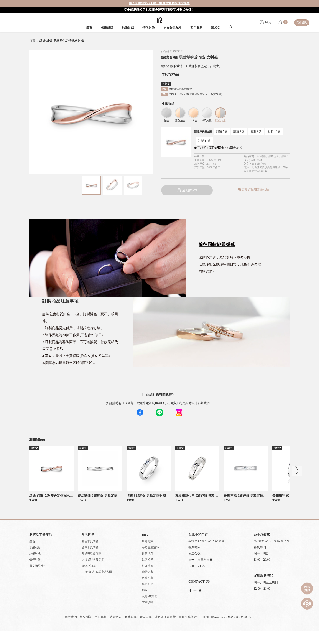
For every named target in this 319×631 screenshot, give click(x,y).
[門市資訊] (307, 588)
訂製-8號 (238, 131)
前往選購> (206, 271)
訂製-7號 (221, 131)
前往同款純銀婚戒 (217, 244)
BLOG (215, 27)
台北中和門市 (198, 534)
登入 (267, 22)
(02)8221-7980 (197, 541)
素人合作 (146, 617)
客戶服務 (196, 27)
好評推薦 (147, 565)
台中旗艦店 (262, 534)
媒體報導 (147, 559)
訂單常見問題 (90, 547)
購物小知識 (89, 565)
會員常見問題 (90, 541)
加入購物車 (189, 190)
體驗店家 (147, 571)
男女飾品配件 (172, 27)
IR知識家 (147, 541)
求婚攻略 (147, 602)
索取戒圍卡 (217, 147)
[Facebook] (190, 591)
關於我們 (71, 617)
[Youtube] (199, 591)
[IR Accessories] (159, 20)
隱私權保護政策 (165, 617)
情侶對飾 (149, 27)
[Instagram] (194, 591)
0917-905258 (216, 541)
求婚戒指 (107, 27)
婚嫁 (145, 590)
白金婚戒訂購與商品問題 (97, 571)
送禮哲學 (147, 578)
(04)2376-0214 (262, 541)
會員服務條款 (188, 617)
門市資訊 (301, 22)
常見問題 (86, 617)
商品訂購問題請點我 (255, 190)
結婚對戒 (128, 27)
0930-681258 (282, 541)
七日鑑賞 (101, 617)
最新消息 (147, 553)
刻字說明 (200, 147)
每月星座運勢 (150, 547)
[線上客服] (307, 603)
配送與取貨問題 (91, 553)
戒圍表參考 (234, 147)
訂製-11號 (204, 140)
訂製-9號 (256, 131)
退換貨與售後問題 (93, 559)
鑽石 (89, 27)
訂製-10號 (274, 131)
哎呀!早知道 (149, 596)
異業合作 (131, 617)
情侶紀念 (147, 584)
